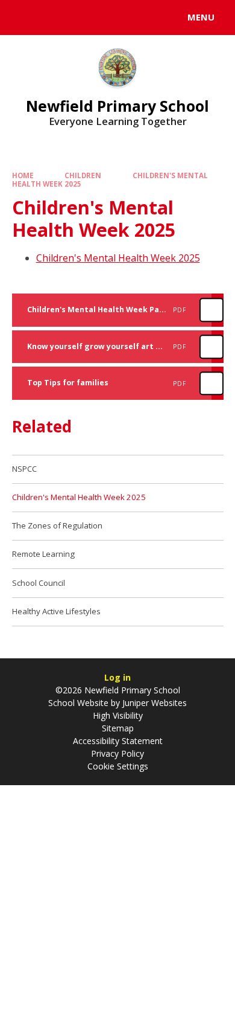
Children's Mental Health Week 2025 (118, 258)
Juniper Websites (153, 702)
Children (82, 175)
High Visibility (118, 715)
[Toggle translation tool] (53, 17)
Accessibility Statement (118, 741)
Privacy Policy (117, 753)
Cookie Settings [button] (117, 766)
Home (23, 175)
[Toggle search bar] (23, 17)
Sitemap (118, 728)
